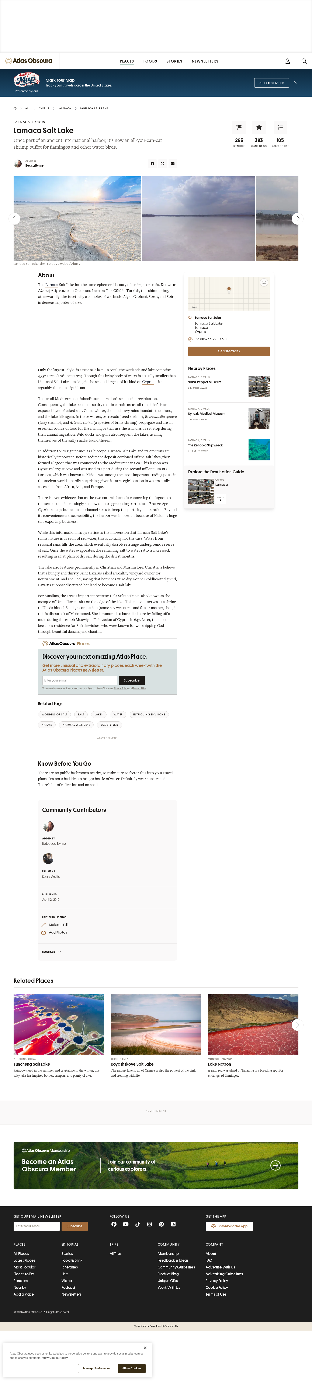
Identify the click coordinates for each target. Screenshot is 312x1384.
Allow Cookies (132, 1368)
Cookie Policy (217, 1287)
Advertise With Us (220, 1267)
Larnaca (51, 285)
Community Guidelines (176, 1267)
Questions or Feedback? (156, 1326)
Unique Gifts (168, 1280)
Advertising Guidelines (224, 1274)
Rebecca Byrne (54, 843)
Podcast (68, 1287)
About (211, 1253)
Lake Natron (219, 1064)
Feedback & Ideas (173, 1260)
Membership (168, 1253)
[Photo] (259, 386)
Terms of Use (139, 688)
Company (214, 1244)
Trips (114, 1244)
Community (169, 1244)
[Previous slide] (14, 219)
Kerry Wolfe (51, 876)
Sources (48, 952)
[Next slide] (298, 219)
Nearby (20, 1287)
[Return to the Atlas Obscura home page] (29, 61)
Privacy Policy (121, 688)
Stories (67, 1253)
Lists (65, 1274)
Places (20, 1244)
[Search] (304, 61)
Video (67, 1280)
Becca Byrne (34, 165)
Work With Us (169, 1287)
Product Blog (168, 1274)
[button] (239, 127)
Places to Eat (24, 1274)
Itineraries (70, 1267)
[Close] (145, 1347)
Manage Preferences (96, 1368)
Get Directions (229, 351)
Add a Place (24, 1294)
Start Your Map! (272, 83)
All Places (21, 1253)
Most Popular (24, 1267)
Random (21, 1280)
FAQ (209, 1260)
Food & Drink (72, 1260)
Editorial (70, 1244)
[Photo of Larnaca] (201, 491)
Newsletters (72, 1294)
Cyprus (148, 382)
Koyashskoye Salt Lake (132, 1064)
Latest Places (24, 1260)
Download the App (233, 1226)
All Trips (116, 1253)
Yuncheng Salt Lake (32, 1064)
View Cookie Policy (55, 1357)
